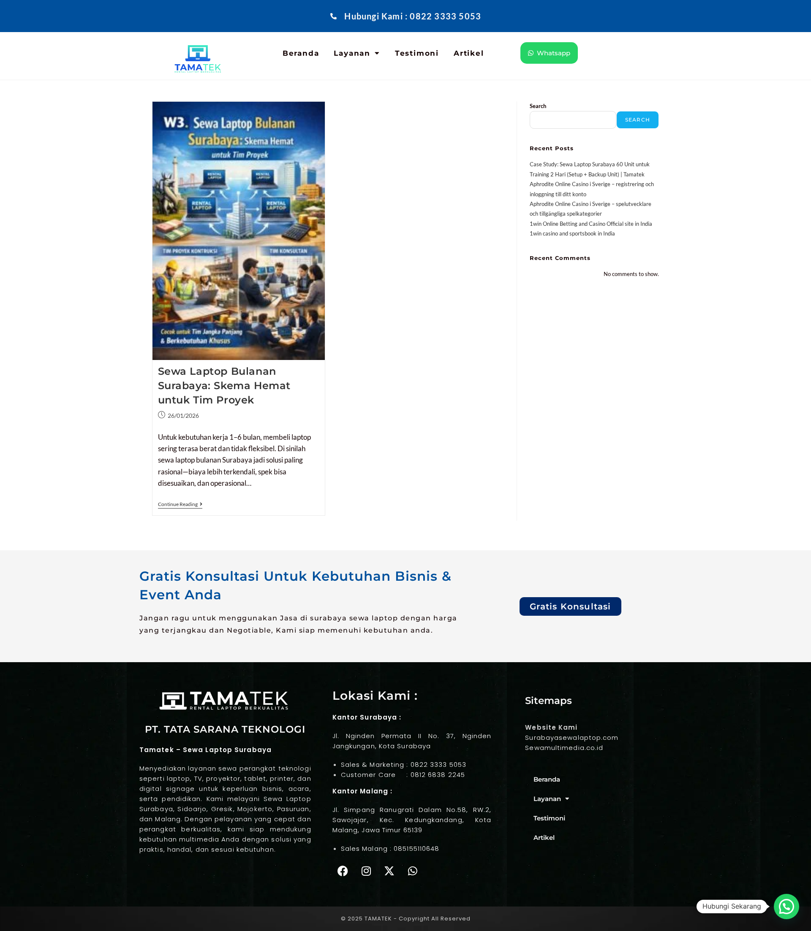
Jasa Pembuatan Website (177, 874)
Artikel (469, 53)
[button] (786, 906)
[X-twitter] (389, 870)
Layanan (352, 53)
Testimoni (417, 53)
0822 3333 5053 (438, 764)
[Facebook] (343, 870)
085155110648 (416, 848)
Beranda (301, 53)
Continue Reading (180, 504)
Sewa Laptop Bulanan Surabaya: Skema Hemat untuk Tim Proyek (224, 385)
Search (538, 106)
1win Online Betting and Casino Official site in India (591, 223)
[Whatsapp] (412, 870)
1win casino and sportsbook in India (572, 233)
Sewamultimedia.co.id (564, 747)
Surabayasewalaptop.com (571, 737)
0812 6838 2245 (438, 774)
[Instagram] (366, 870)
